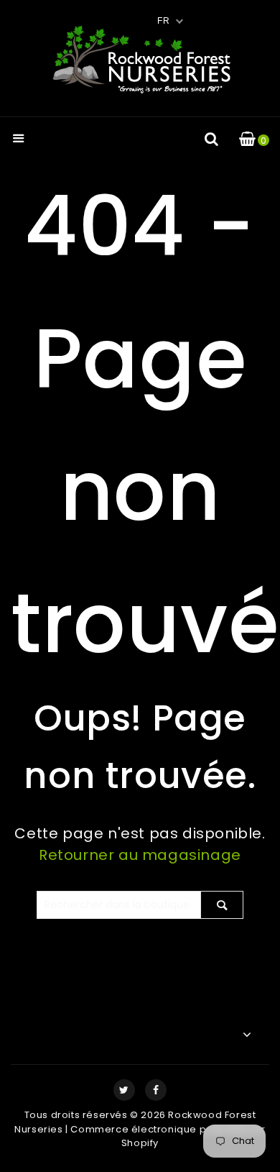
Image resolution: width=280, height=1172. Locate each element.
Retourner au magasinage (140, 855)
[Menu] (19, 140)
